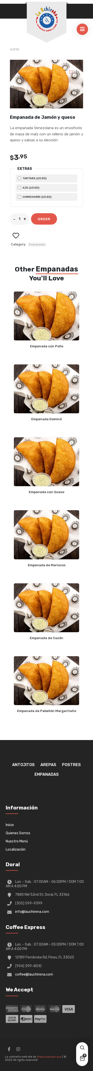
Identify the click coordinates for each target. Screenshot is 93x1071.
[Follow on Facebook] (9, 1049)
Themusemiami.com (49, 1056)
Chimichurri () (37, 197)
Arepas (48, 764)
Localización (16, 849)
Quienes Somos (18, 833)
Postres (71, 764)
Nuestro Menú (17, 841)
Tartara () (34, 178)
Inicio (10, 825)
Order (44, 219)
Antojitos (23, 764)
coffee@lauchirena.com (34, 974)
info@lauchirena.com (32, 912)
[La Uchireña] (47, 19)
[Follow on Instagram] (18, 1049)
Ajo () (30, 187)
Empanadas (37, 244)
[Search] (82, 1048)
